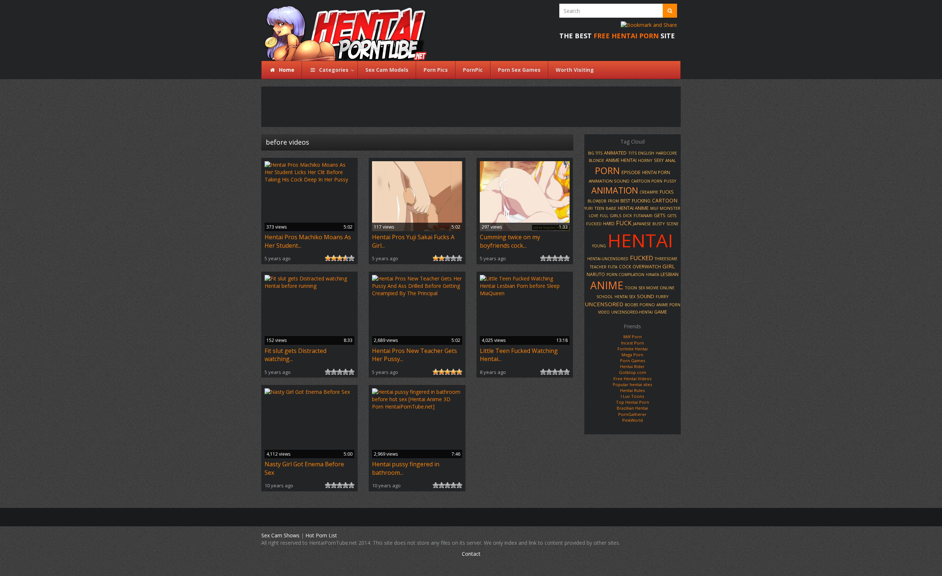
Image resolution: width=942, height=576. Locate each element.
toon (631, 287)
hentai (640, 240)
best (625, 201)
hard (609, 223)
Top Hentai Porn (632, 402)
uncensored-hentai (632, 312)
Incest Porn (632, 343)
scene (672, 223)
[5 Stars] (351, 258)
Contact (471, 553)
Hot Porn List (321, 535)
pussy (670, 181)
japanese (642, 223)
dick (627, 215)
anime (606, 285)
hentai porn (656, 172)
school (604, 296)
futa (612, 266)
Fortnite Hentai (632, 348)
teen (599, 208)
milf (654, 208)
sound (645, 296)
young (599, 245)
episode (631, 172)
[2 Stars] (334, 258)
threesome (666, 258)
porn (607, 170)
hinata (652, 274)
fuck (623, 223)
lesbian (670, 274)
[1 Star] (328, 258)
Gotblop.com (632, 372)
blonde (596, 160)
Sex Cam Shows (280, 535)
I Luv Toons (632, 396)
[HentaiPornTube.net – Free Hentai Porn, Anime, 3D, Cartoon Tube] (341, 30)
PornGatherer (632, 414)
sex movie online (656, 287)
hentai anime (633, 208)
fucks (667, 192)
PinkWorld (632, 420)
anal (670, 160)
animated (615, 152)
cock (625, 266)
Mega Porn (632, 354)
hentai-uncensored (607, 258)
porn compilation (625, 274)
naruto (596, 274)
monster (670, 208)
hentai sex (625, 296)
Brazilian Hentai (632, 408)
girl (668, 266)
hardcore (666, 153)
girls (615, 215)
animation (614, 190)
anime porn (668, 304)
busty (658, 223)
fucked (641, 258)
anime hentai (621, 160)
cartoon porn (646, 181)
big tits (595, 153)
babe (611, 208)
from (613, 201)
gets (660, 215)
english (646, 153)
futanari (643, 215)
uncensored (604, 304)
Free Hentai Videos (632, 378)
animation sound (609, 181)
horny (645, 160)
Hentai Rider (632, 366)
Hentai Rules (632, 390)
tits (632, 153)
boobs (631, 304)
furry (662, 296)
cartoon (664, 200)
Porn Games (632, 360)
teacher (598, 266)
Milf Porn (632, 336)
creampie (649, 192)
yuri (588, 208)
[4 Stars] (345, 258)
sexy (659, 160)
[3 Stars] (340, 258)
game (660, 311)
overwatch (647, 266)
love (593, 215)
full (604, 215)
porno (647, 304)
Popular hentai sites (632, 384)
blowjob (597, 201)
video (604, 312)
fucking (641, 201)
